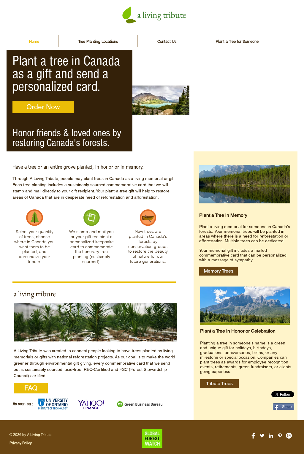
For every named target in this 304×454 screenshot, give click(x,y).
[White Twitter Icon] (262, 436)
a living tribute (161, 14)
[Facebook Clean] (253, 436)
